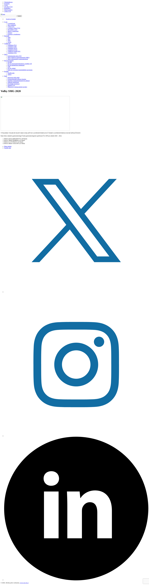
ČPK (9, 67)
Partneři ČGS (11, 85)
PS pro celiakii (12, 68)
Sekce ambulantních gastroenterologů (18, 59)
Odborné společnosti (13, 82)
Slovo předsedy (12, 25)
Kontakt (6, 71)
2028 (9, 37)
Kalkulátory (7, 8)
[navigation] (74, 54)
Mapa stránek (7, 146)
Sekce (5, 54)
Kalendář (6, 36)
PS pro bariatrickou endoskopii (16, 65)
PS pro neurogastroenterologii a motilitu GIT (20, 63)
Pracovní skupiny (9, 60)
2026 (9, 40)
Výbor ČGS (11, 26)
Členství (10, 33)
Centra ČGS (7, 11)
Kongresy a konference (14, 34)
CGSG (6, 5)
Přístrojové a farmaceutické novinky (17, 87)
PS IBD (10, 62)
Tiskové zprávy (8, 10)
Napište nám (11, 73)
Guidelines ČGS (12, 45)
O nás (5, 22)
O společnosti (11, 23)
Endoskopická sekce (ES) (15, 56)
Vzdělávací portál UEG (14, 51)
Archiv (9, 42)
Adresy (10, 74)
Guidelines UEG (12, 53)
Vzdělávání (7, 43)
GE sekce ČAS (8, 6)
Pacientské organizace (14, 84)
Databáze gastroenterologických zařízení (19, 80)
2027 (9, 39)
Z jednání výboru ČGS (14, 28)
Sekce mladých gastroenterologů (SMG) (18, 57)
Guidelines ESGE (12, 50)
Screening (7, 3)
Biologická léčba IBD (13, 77)
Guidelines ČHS (12, 46)
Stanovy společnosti (13, 31)
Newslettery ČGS (12, 29)
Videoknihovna (8, 2)
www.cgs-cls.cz (24, 583)
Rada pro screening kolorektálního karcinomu (20, 70)
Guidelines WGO (12, 48)
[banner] (3, 14)
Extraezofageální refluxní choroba (17, 79)
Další (5, 76)
